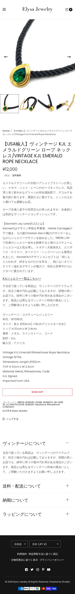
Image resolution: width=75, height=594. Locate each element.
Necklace (40, 404)
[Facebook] (26, 569)
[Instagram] (37, 569)
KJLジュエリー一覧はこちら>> (22, 279)
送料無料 (16, 175)
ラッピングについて (22, 514)
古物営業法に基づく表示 (24, 560)
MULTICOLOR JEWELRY (22, 404)
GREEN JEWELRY (25, 402)
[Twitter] (31, 569)
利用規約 (22, 554)
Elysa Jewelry (19, 410)
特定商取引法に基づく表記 (43, 554)
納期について (15, 500)
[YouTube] (48, 569)
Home (6, 130)
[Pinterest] (43, 569)
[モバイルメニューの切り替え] (6, 9)
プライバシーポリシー (52, 560)
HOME (38, 402)
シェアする (12, 419)
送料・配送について (22, 486)
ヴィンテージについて (24, 443)
